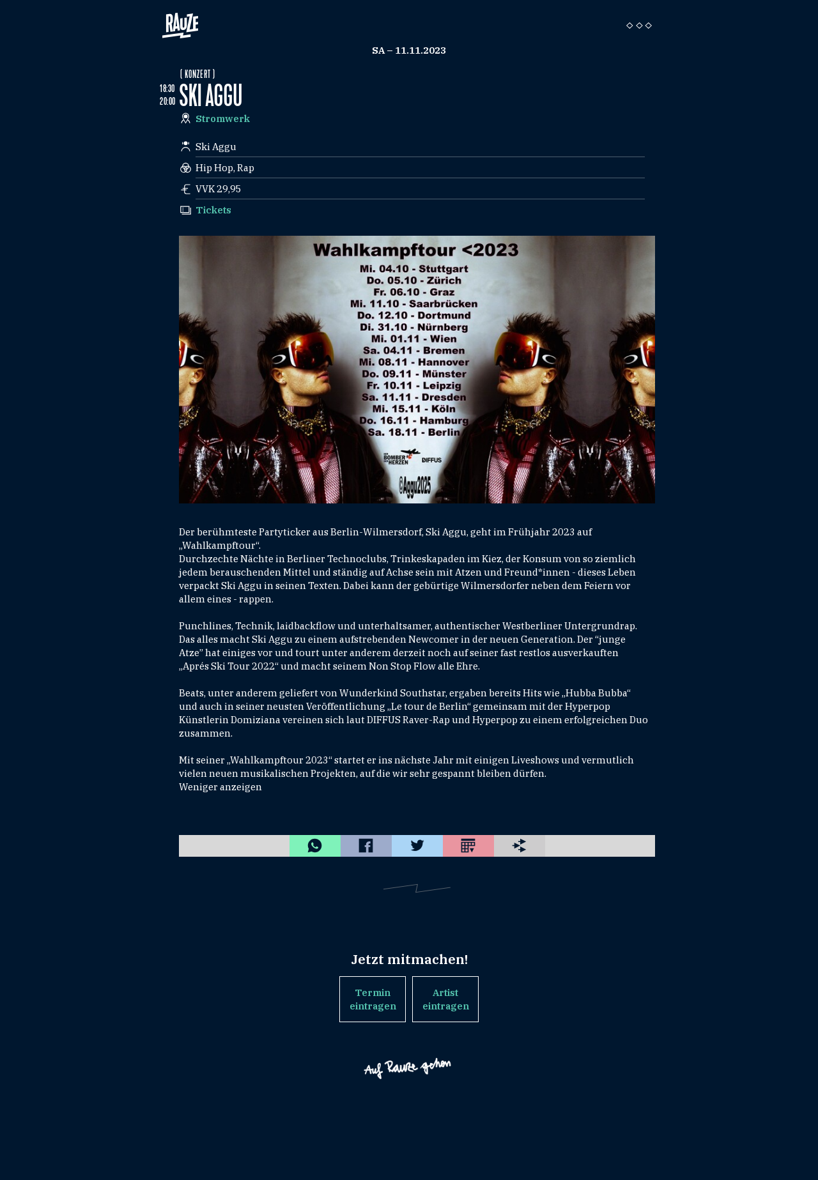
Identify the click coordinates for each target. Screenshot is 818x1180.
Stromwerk (223, 118)
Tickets (213, 210)
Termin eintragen (373, 999)
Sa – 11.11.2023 (409, 50)
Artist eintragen (445, 999)
